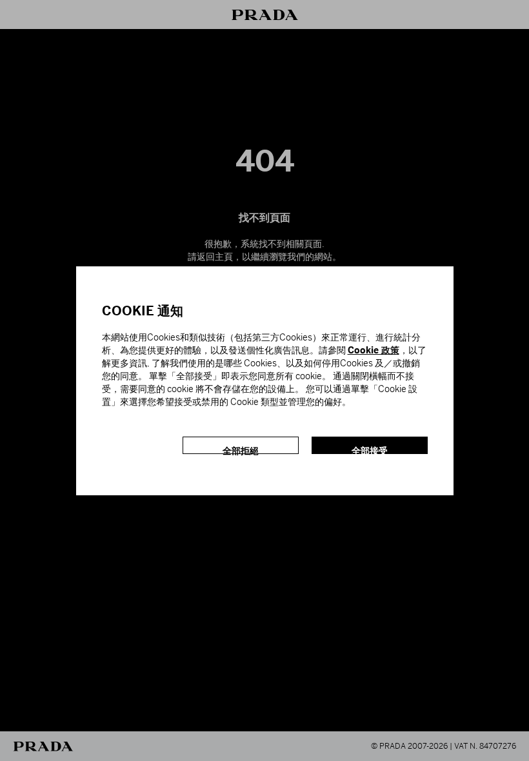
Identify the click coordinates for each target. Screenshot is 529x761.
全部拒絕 (241, 449)
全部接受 (370, 449)
